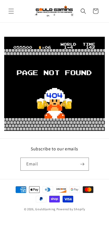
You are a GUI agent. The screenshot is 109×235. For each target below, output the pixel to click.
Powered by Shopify (70, 209)
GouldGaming (45, 209)
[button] (11, 11)
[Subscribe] (82, 164)
